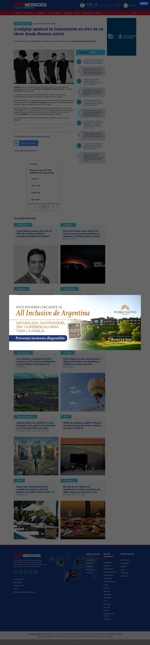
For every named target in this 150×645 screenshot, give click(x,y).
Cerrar (143, 3)
